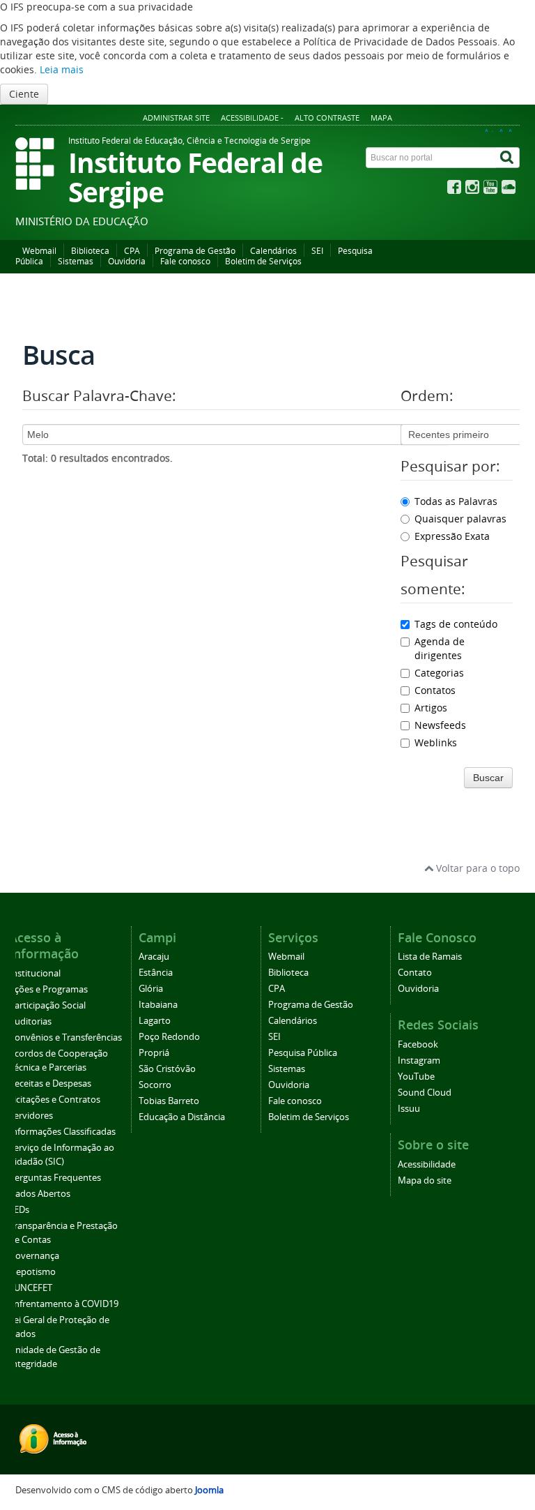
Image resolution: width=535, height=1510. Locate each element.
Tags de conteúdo (455, 624)
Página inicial (48, 301)
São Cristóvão (167, 1069)
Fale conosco (185, 261)
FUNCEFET (30, 1288)
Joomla (209, 1490)
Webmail (39, 251)
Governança (34, 1256)
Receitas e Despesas (50, 1083)
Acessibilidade (427, 1164)
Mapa (381, 117)
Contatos (435, 690)
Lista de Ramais (430, 956)
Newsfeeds (440, 725)
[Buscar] (508, 157)
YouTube (416, 1076)
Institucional (35, 973)
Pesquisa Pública (302, 1053)
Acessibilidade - (252, 117)
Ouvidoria (127, 261)
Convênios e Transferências (65, 1037)
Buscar (488, 777)
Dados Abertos (39, 1194)
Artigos (430, 707)
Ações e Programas (48, 989)
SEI (317, 251)
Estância (156, 973)
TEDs (19, 1210)
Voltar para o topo (476, 868)
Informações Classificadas (62, 1132)
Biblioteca (90, 251)
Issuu (409, 1109)
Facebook (418, 1044)
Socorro (155, 1085)
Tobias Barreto (169, 1101)
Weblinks (435, 742)
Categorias (439, 672)
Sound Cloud (424, 1092)
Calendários (273, 251)
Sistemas (75, 261)
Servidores (31, 1116)
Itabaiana (158, 1005)
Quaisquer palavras (460, 518)
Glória (151, 989)
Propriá (154, 1053)
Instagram (419, 1060)
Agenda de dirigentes (439, 648)
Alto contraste (327, 117)
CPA (132, 251)
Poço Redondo (169, 1037)
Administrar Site (176, 117)
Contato (415, 973)
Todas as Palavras (455, 501)
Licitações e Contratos (54, 1099)
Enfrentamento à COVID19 (63, 1304)
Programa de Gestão (195, 251)
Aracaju (154, 956)
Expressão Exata (452, 536)
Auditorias (30, 1021)
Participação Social (47, 1005)
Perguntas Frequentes (55, 1178)
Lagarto (155, 1021)
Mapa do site (424, 1180)
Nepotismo (32, 1272)
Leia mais (62, 69)
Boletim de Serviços (263, 261)
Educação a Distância (182, 1117)
